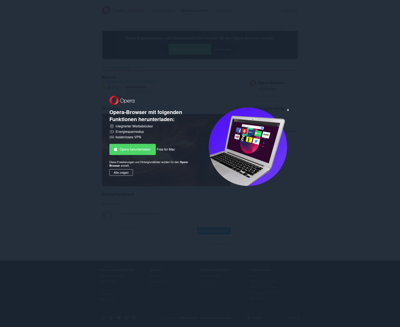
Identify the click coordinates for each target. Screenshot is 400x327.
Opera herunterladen (135, 149)
